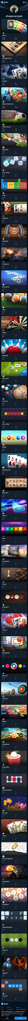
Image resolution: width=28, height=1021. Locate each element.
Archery (5, 698)
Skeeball (5, 241)
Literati (4, 996)
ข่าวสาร (2, 1009)
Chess (4, 584)
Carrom (5, 401)
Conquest (5, 264)
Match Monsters (8, 104)
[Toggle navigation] (26, 2)
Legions (5, 973)
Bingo (4, 447)
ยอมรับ (20, 1018)
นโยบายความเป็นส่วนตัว (21, 1009)
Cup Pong (5, 767)
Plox (3, 538)
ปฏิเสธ (7, 1018)
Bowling (5, 355)
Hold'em (5, 218)
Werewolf (5, 881)
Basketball (6, 653)
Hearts (4, 630)
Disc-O (4, 516)
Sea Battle (5, 561)
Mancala (5, 493)
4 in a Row (5, 424)
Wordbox (5, 904)
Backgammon (7, 58)
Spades (4, 81)
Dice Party (5, 172)
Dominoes (5, 287)
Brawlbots (5, 744)
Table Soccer (6, 127)
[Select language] (24, 2)
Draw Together (7, 859)
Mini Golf (5, 378)
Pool (3, 310)
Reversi (5, 950)
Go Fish (4, 813)
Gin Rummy (6, 470)
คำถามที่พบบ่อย (10, 1009)
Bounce (5, 676)
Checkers (5, 607)
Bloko (4, 721)
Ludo (4, 195)
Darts (4, 333)
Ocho (4, 35)
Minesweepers (7, 927)
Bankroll (5, 150)
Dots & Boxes (6, 790)
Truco (4, 836)
